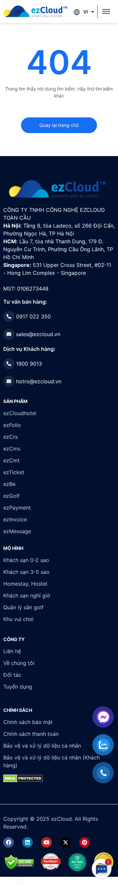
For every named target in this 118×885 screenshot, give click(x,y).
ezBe (9, 484)
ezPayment (17, 507)
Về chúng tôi (18, 663)
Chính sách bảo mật (28, 722)
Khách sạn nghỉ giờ (26, 595)
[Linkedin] (27, 842)
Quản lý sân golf (23, 607)
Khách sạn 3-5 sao (26, 572)
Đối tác (12, 675)
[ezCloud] (35, 11)
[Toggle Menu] (106, 11)
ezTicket (13, 472)
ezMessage (17, 531)
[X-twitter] (65, 842)
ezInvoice (15, 519)
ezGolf (11, 496)
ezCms (11, 448)
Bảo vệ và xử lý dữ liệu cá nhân (42, 745)
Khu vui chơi (18, 619)
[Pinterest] (84, 842)
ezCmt (11, 460)
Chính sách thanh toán (31, 734)
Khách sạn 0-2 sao (26, 560)
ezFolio (12, 425)
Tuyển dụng (17, 686)
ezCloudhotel (19, 413)
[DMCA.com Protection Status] (20, 880)
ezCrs (10, 436)
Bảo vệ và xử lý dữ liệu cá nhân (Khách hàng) (51, 761)
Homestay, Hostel (25, 583)
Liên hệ (12, 651)
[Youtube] (46, 842)
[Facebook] (8, 842)
